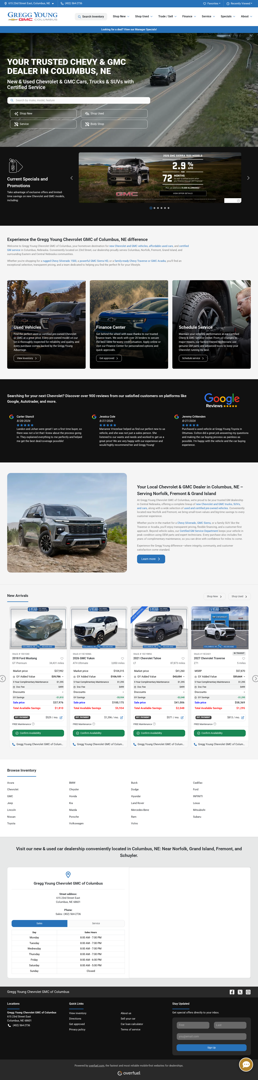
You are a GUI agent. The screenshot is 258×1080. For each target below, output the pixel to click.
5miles (241, 663)
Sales (39, 923)
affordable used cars (161, 246)
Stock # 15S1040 (20, 654)
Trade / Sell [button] (165, 16)
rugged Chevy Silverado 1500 (59, 261)
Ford (195, 789)
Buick (134, 782)
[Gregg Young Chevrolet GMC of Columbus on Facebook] (231, 992)
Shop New (26, 113)
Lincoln (11, 810)
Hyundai (136, 796)
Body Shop (97, 124)
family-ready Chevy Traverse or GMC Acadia (140, 261)
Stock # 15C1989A (142, 654)
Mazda (73, 810)
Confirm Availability (30, 733)
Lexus (196, 803)
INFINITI (198, 796)
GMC (10, 796)
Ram (133, 816)
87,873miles (177, 663)
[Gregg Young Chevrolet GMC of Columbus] (32, 17)
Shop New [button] (119, 16)
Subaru (197, 816)
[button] (30, 3)
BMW (72, 782)
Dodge (135, 789)
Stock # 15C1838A (82, 654)
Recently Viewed (240, 3)
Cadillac (198, 782)
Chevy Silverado (186, 522)
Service (24, 124)
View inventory (25, 358)
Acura (10, 782)
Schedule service (191, 358)
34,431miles (56, 663)
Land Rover (137, 803)
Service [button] (206, 16)
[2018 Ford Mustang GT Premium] (38, 627)
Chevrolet (12, 789)
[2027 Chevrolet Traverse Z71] (220, 627)
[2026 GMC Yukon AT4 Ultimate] (98, 627)
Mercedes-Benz (140, 810)
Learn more (148, 559)
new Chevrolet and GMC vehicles (128, 246)
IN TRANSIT (239, 653)
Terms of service (130, 1029)
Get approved (107, 358)
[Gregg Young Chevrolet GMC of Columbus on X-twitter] (239, 992)
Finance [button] (187, 16)
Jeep (10, 803)
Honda (73, 796)
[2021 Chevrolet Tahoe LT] (159, 627)
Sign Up (211, 1047)
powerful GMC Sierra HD (94, 261)
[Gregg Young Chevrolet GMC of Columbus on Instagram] (247, 992)
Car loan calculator (132, 1024)
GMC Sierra (204, 522)
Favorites (212, 3)
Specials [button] (226, 16)
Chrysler (74, 789)
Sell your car (128, 1018)
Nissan (11, 816)
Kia (71, 803)
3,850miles (118, 663)
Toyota (11, 823)
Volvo (134, 823)
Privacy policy (77, 1029)
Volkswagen (76, 823)
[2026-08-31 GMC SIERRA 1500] (160, 178)
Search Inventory (93, 16)
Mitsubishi (199, 810)
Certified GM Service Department (199, 531)
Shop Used (97, 113)
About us (126, 1013)
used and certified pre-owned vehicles (206, 508)
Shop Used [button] (142, 16)
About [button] (245, 16)
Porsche (74, 816)
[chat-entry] (246, 1065)
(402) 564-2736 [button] (73, 3)
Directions (75, 1018)
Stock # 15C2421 (202, 654)
